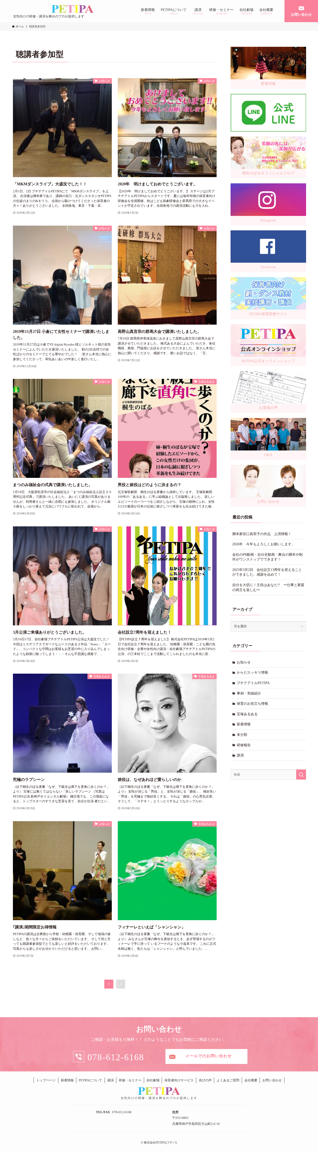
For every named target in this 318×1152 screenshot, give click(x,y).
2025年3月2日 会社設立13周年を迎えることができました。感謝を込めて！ (267, 572)
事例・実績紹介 (249, 693)
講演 (240, 755)
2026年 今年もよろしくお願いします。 (263, 544)
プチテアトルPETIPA (253, 683)
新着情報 (244, 724)
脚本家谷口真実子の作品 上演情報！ (261, 534)
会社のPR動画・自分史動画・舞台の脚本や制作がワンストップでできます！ (267, 557)
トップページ (46, 1080)
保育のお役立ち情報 (252, 703)
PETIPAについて (90, 1080)
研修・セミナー (130, 1080)
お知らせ (244, 662)
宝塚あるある (247, 714)
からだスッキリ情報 (252, 672)
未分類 (242, 735)
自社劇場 (153, 1080)
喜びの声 (205, 1080)
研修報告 (244, 745)
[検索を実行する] (301, 774)
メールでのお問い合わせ (208, 1056)
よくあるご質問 (228, 1080)
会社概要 (250, 1080)
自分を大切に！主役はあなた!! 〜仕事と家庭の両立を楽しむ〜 (268, 587)
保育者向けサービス (179, 1080)
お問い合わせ (272, 1080)
